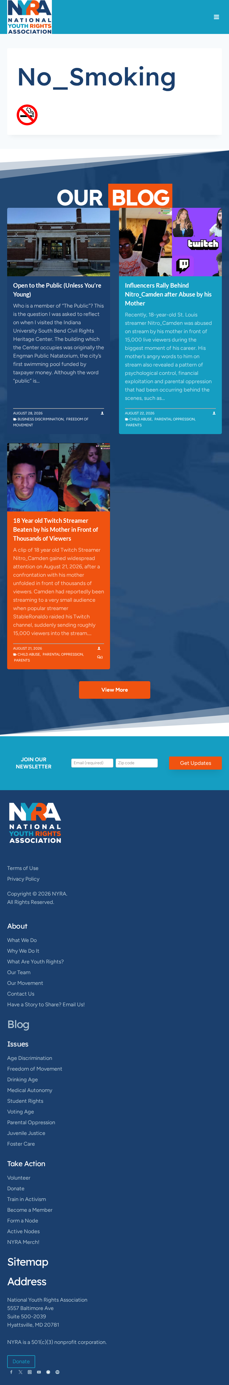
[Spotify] (57, 1372)
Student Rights (25, 1101)
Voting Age (20, 1111)
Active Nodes (23, 1231)
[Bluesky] (48, 1372)
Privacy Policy (23, 879)
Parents (134, 425)
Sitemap (27, 1261)
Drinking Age (22, 1079)
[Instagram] (30, 1372)
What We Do (22, 940)
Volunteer (18, 1178)
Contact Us (20, 994)
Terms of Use (22, 868)
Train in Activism (26, 1199)
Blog (18, 1024)
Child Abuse (140, 419)
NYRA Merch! (23, 1242)
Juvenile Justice (26, 1133)
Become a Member (29, 1210)
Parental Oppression (174, 419)
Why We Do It (23, 951)
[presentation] (58, 242)
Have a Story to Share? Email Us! (46, 1004)
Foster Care (21, 1144)
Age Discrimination (29, 1058)
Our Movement (25, 983)
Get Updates (195, 763)
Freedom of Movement (34, 1069)
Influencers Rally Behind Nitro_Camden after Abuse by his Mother (168, 294)
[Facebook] (11, 1372)
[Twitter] (20, 1372)
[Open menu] (216, 16)
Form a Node (22, 1220)
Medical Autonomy (29, 1090)
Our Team (18, 972)
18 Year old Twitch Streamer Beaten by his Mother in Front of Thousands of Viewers (55, 529)
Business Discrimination (41, 419)
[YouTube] (39, 1372)
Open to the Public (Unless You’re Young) (57, 290)
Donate (15, 1188)
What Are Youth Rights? (35, 961)
